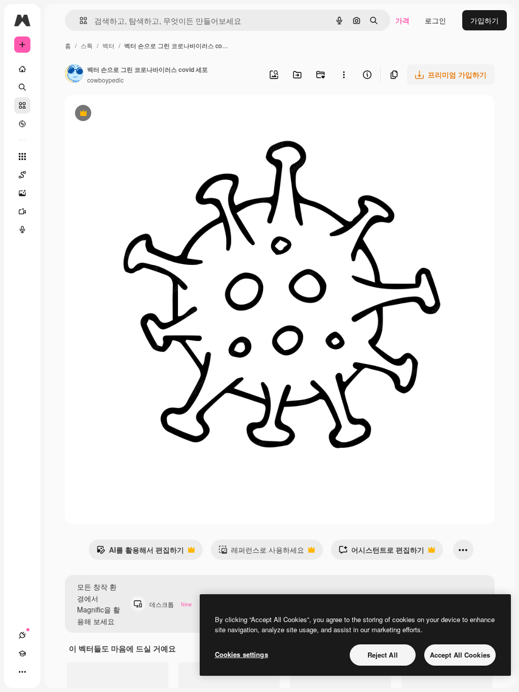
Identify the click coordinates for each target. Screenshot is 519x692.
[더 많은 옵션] (343, 74)
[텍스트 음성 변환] (22, 229)
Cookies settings (241, 654)
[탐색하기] (22, 124)
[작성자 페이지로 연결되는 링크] (74, 74)
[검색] (22, 87)
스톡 (87, 45)
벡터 (108, 45)
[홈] (22, 69)
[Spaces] (22, 175)
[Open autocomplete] (79, 20)
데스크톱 (171, 604)
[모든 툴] (22, 156)
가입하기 (484, 20)
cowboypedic (105, 79)
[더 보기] (22, 672)
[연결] (22, 635)
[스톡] (22, 105)
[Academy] (22, 653)
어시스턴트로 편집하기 (381, 552)
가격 (402, 20)
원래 (123, 114)
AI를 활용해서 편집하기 (140, 552)
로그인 (435, 20)
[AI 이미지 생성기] (22, 193)
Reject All (382, 655)
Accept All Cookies (460, 655)
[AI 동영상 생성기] (22, 211)
